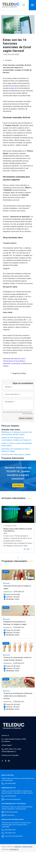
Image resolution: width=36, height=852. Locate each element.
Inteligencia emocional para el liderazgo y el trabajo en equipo (15, 623)
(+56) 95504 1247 (10, 833)
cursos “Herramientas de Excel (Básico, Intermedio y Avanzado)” (14, 361)
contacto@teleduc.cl (9, 751)
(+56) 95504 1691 (10, 830)
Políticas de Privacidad (10, 755)
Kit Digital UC (14, 849)
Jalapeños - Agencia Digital (23, 846)
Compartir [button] (8, 60)
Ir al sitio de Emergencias (12, 799)
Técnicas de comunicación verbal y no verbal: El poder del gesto (17, 659)
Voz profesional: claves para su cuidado (15, 454)
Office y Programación (12, 509)
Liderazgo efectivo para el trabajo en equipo (17, 587)
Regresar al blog (19, 373)
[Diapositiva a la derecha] (22, 558)
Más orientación (9, 815)
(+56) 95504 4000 (10, 783)
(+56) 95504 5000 (10, 796)
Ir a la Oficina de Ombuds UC (13, 836)
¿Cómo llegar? (7, 745)
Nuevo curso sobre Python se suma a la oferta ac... (17, 530)
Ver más (28, 549)
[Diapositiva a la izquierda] (14, 558)
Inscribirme (18, 485)
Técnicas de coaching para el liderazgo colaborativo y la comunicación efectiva (17, 695)
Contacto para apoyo (11, 812)
